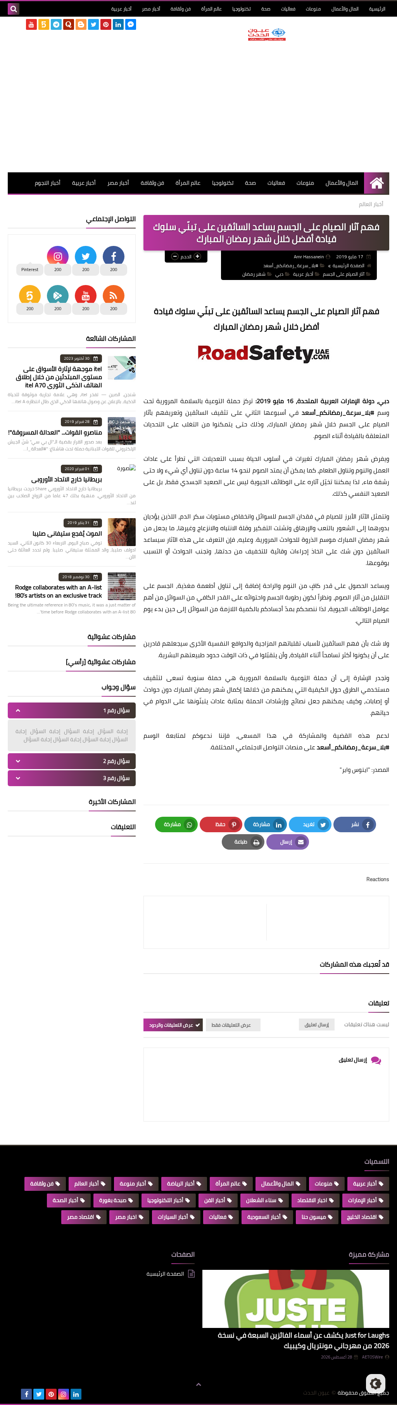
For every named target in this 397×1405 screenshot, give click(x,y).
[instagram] (63, 1394)
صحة (266, 8)
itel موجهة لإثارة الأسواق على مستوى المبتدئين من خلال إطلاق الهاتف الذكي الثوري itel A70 (59, 377)
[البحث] (13, 9)
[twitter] (93, 24)
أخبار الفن (214, 1200)
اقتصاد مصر (80, 1217)
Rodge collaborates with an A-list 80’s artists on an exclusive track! (58, 591)
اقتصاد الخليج (362, 1217)
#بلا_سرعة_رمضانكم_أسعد (290, 265)
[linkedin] (118, 24)
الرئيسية (377, 8)
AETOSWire (372, 1357)
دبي (279, 274)
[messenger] (130, 24)
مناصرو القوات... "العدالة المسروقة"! (55, 432)
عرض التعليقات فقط (231, 1024)
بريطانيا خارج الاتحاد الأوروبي (66, 479)
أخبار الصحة (65, 1200)
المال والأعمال (345, 8)
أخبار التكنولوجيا (165, 1200)
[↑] (198, 1384)
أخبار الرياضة (181, 1183)
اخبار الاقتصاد (312, 1200)
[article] (209, 922)
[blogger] (81, 24)
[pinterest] (105, 24)
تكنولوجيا (241, 8)
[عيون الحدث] (267, 34)
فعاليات (288, 8)
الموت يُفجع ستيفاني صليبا (67, 533)
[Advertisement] (267, 106)
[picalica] (14, 1394)
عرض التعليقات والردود (171, 1024)
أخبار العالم (371, 204)
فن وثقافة (181, 8)
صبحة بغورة (112, 1200)
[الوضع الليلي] (375, 1383)
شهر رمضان (254, 274)
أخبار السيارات (173, 1217)
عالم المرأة (211, 8)
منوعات (313, 8)
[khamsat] (43, 24)
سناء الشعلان (261, 1200)
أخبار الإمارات (362, 1200)
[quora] (68, 24)
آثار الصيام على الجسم (343, 274)
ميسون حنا (314, 1217)
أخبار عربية (121, 8)
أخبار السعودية (264, 1217)
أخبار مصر (151, 8)
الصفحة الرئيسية (348, 265)
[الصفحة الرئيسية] (376, 183)
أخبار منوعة (133, 1183)
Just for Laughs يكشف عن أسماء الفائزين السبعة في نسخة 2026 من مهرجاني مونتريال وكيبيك (303, 1340)
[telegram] (56, 24)
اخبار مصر (126, 1217)
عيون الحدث (316, 1393)
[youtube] (31, 24)
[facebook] (26, 1394)
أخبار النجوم (47, 183)
